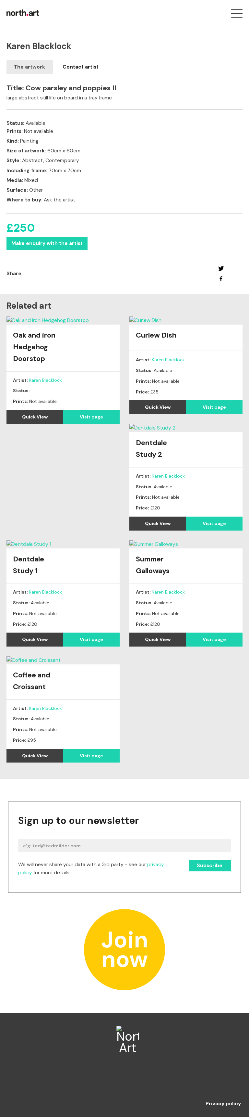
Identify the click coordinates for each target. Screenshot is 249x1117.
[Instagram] (125, 1080)
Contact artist (81, 67)
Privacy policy (223, 1104)
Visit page (91, 417)
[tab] (29, 67)
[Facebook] (221, 278)
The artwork (29, 67)
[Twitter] (221, 268)
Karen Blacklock (45, 380)
